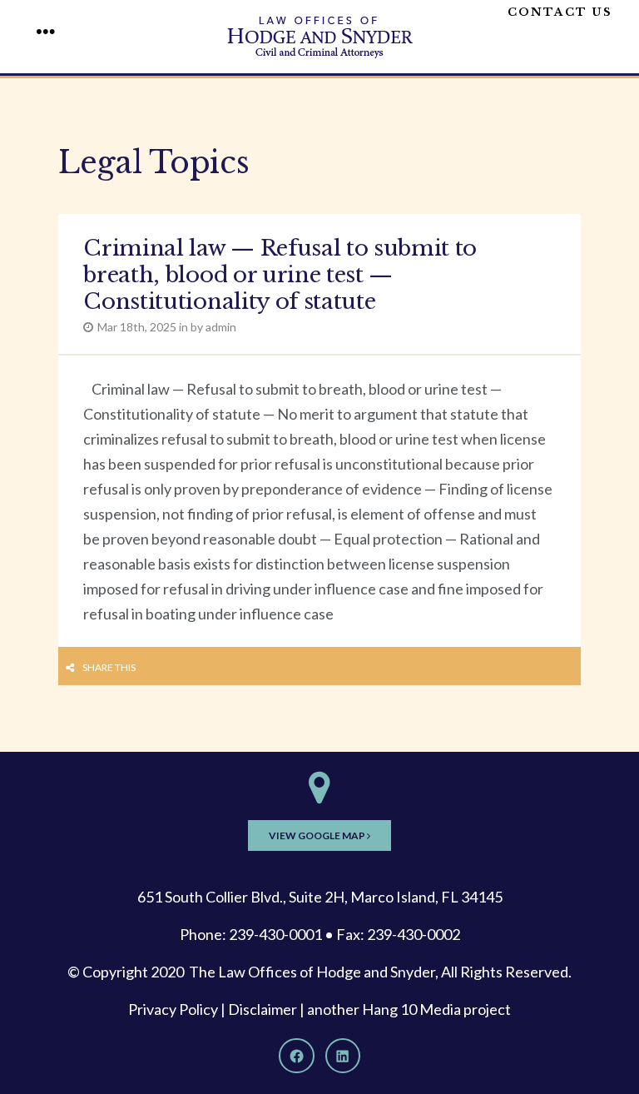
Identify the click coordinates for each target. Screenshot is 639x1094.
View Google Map (318, 835)
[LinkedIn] (342, 1055)
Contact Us (560, 12)
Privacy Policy (173, 1009)
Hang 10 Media (411, 1009)
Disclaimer (262, 1009)
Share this (109, 667)
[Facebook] (296, 1055)
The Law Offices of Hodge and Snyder (312, 971)
